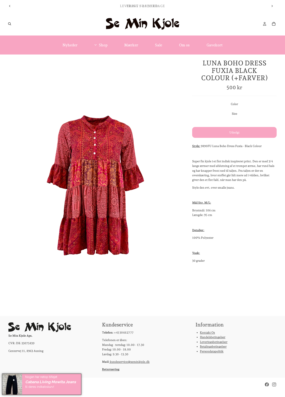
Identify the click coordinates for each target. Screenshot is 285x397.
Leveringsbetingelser (213, 341)
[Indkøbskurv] (273, 23)
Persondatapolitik (211, 351)
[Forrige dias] (9, 6)
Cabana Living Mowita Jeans (50, 382)
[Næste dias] (272, 6)
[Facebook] (266, 384)
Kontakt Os (207, 332)
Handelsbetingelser (212, 337)
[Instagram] (274, 384)
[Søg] (9, 23)
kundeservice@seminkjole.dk (129, 361)
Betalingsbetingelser (213, 346)
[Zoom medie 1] (95, 185)
